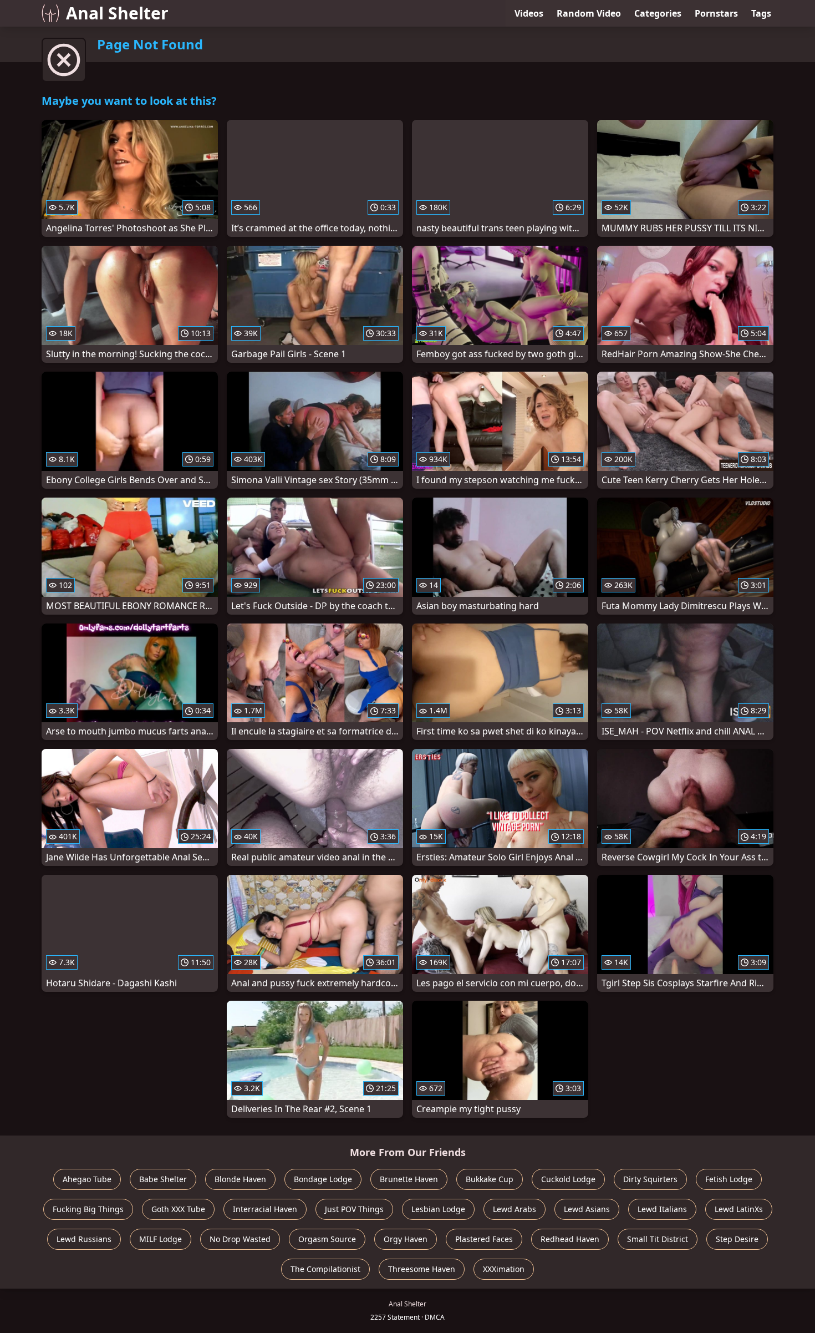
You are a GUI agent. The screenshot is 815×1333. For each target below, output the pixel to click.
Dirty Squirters (650, 1179)
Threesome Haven (421, 1269)
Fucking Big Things (88, 1209)
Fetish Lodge (728, 1179)
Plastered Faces (484, 1239)
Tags (761, 13)
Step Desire (737, 1239)
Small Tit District (657, 1239)
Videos (529, 13)
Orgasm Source (327, 1239)
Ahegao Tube (87, 1179)
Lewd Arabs (514, 1209)
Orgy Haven (405, 1239)
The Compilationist (325, 1269)
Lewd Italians (662, 1209)
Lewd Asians (587, 1209)
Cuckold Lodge (568, 1179)
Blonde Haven (240, 1179)
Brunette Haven (409, 1179)
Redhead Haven (570, 1239)
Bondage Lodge (323, 1179)
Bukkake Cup (489, 1179)
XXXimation (503, 1269)
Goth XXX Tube (178, 1209)
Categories (657, 13)
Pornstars (716, 13)
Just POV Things (354, 1209)
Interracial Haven (265, 1209)
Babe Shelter (163, 1179)
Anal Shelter (117, 13)
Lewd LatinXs (739, 1209)
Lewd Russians (84, 1239)
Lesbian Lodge (438, 1209)
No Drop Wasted (240, 1239)
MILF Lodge (160, 1239)
